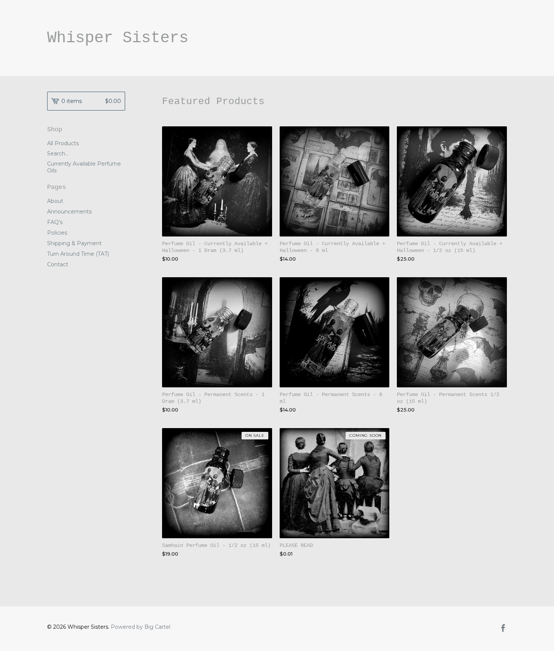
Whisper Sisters (117, 38)
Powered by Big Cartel (140, 626)
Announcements (69, 211)
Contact (57, 264)
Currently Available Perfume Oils (84, 167)
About (55, 201)
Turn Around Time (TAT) (78, 253)
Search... (58, 153)
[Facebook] (503, 628)
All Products (63, 143)
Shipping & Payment (74, 243)
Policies (57, 232)
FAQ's (55, 222)
